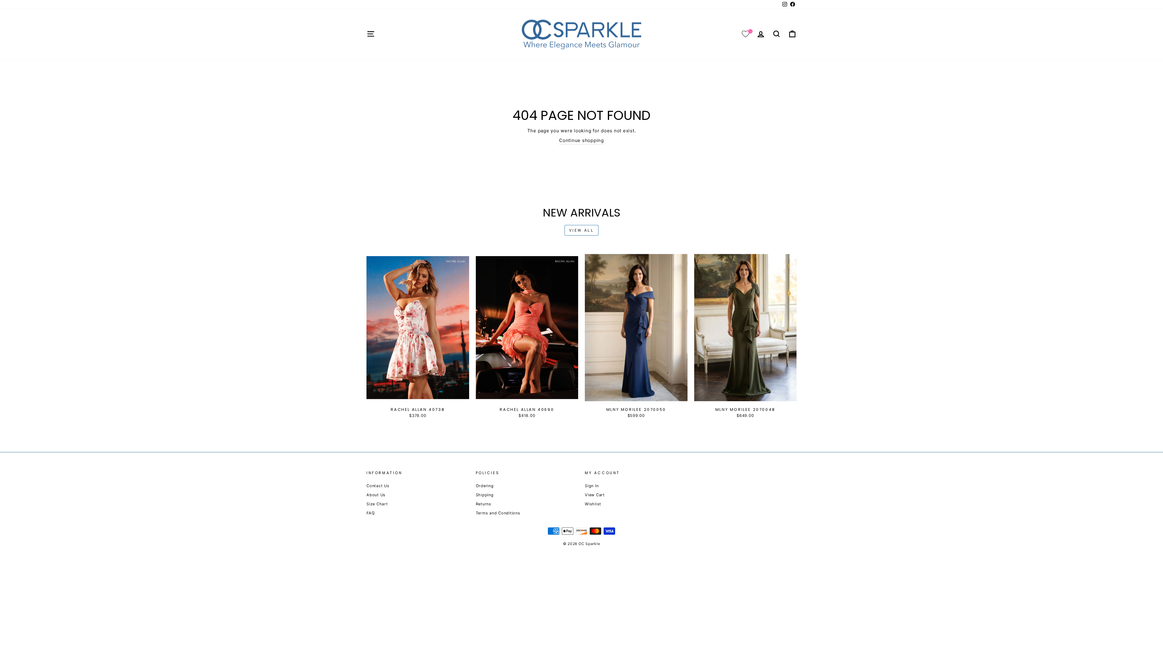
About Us (376, 495)
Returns (483, 504)
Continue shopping (581, 140)
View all (581, 230)
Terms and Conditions (498, 513)
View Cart (595, 495)
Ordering (485, 486)
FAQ (370, 513)
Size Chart (377, 504)
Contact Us (377, 486)
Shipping (485, 495)
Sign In (591, 486)
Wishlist (593, 504)
